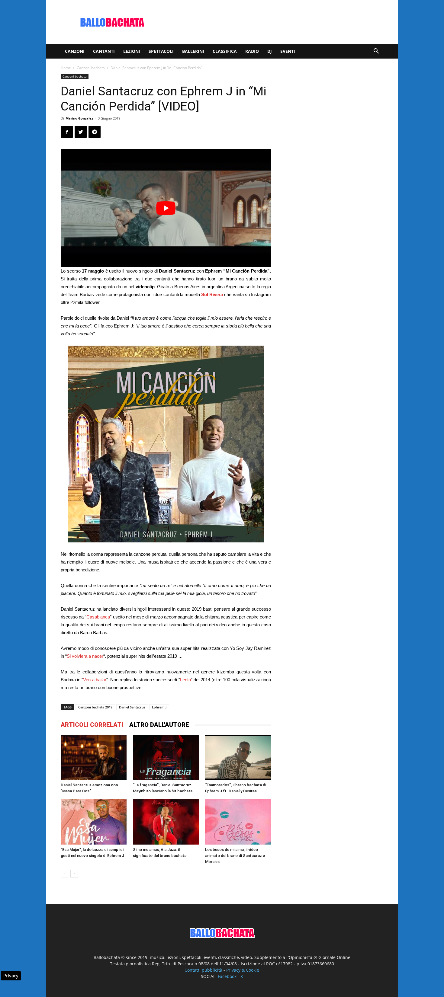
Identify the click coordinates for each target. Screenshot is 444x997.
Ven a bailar (94, 679)
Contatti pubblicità (203, 970)
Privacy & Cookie (242, 970)
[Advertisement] (273, 22)
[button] (376, 52)
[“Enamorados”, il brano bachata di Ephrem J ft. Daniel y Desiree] (238, 757)
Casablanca (98, 616)
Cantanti (104, 51)
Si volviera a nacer (85, 656)
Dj (269, 51)
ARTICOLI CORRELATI (92, 724)
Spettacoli (161, 51)
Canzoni (75, 51)
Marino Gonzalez (79, 118)
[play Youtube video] (166, 208)
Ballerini (193, 51)
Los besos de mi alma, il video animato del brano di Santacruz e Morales (235, 855)
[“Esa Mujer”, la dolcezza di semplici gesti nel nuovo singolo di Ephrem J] (94, 822)
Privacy (10, 976)
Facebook (227, 976)
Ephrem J (159, 707)
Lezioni (131, 51)
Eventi (287, 51)
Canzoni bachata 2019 (95, 707)
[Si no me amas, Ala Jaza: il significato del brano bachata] (166, 822)
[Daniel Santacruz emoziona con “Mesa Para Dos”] (94, 757)
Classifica (225, 51)
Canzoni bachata (91, 67)
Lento (185, 679)
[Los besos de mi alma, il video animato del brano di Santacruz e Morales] (238, 822)
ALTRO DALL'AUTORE (159, 724)
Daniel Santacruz (132, 707)
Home (66, 67)
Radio (252, 51)
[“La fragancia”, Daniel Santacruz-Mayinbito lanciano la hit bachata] (166, 757)
